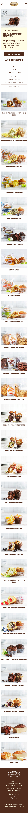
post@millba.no (14, 790)
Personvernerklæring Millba (14, 806)
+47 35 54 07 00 (15, 789)
